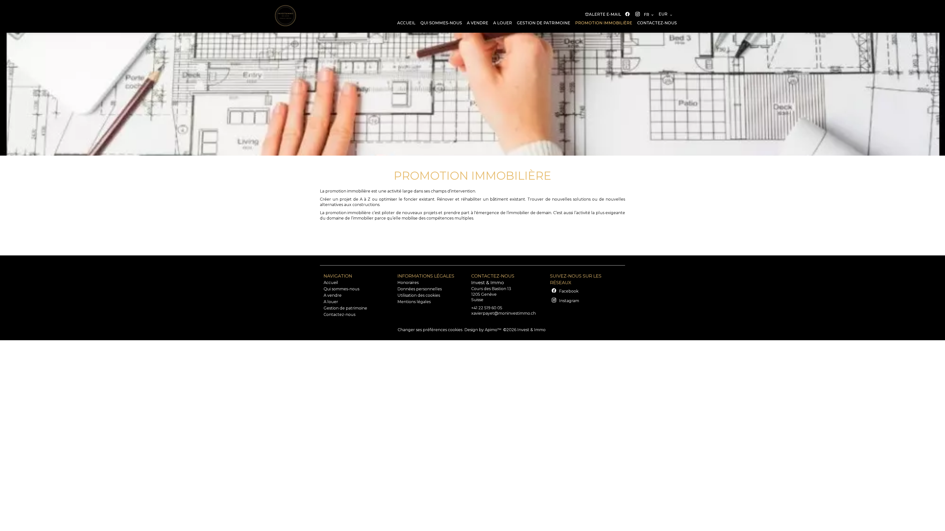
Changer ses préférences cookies (430, 329)
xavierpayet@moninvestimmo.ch (503, 313)
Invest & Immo (487, 282)
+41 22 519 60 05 (486, 308)
